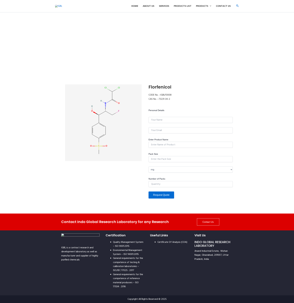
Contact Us (223, 6)
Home (134, 6)
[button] (237, 6)
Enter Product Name (158, 139)
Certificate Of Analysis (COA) (172, 242)
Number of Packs (157, 179)
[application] (209, 6)
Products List (182, 6)
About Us (148, 6)
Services (164, 6)
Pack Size (153, 154)
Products (202, 6)
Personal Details (156, 110)
